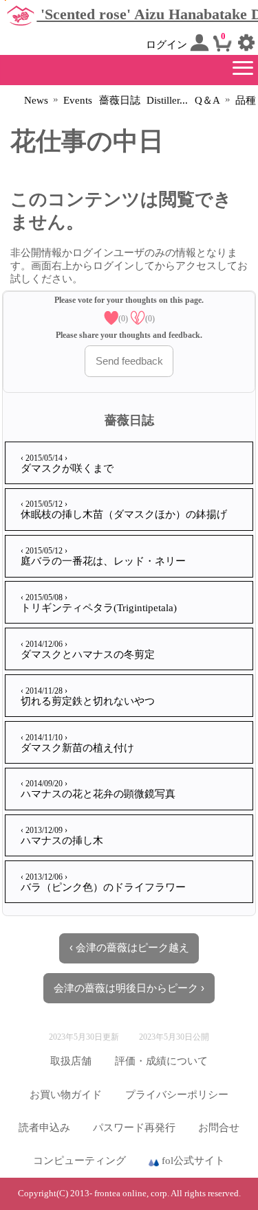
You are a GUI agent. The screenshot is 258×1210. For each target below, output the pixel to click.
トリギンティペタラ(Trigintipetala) (99, 603)
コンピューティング (79, 1160)
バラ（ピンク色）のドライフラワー (103, 882)
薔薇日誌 (119, 100)
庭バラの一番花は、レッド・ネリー (103, 556)
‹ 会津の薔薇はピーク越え (129, 947)
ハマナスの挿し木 (62, 835)
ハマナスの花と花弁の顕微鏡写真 (98, 789)
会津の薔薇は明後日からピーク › (129, 988)
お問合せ (218, 1127)
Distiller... (167, 100)
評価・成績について (161, 1060)
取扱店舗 (71, 1060)
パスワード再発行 (134, 1127)
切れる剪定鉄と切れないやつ (88, 696)
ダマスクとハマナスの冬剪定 (88, 649)
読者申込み (44, 1127)
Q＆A (207, 100)
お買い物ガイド (66, 1094)
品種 (245, 100)
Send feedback (129, 361)
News (36, 100)
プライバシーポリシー (176, 1094)
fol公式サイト (192, 1160)
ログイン (168, 44)
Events (77, 100)
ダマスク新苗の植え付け (77, 743)
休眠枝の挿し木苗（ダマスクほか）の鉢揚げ (124, 509)
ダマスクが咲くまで (67, 463)
